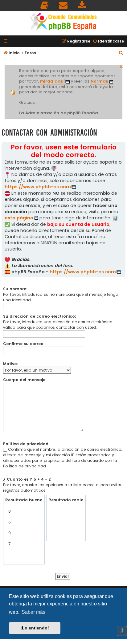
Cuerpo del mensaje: (25, 379)
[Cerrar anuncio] (121, 66)
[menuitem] (44, 5)
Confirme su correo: (24, 343)
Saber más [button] (33, 612)
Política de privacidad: (26, 443)
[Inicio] (63, 22)
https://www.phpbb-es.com (38, 187)
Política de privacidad (24, 466)
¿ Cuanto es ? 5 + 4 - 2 (27, 479)
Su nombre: (15, 288)
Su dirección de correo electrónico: (39, 316)
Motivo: (10, 363)
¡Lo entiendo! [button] (34, 627)
